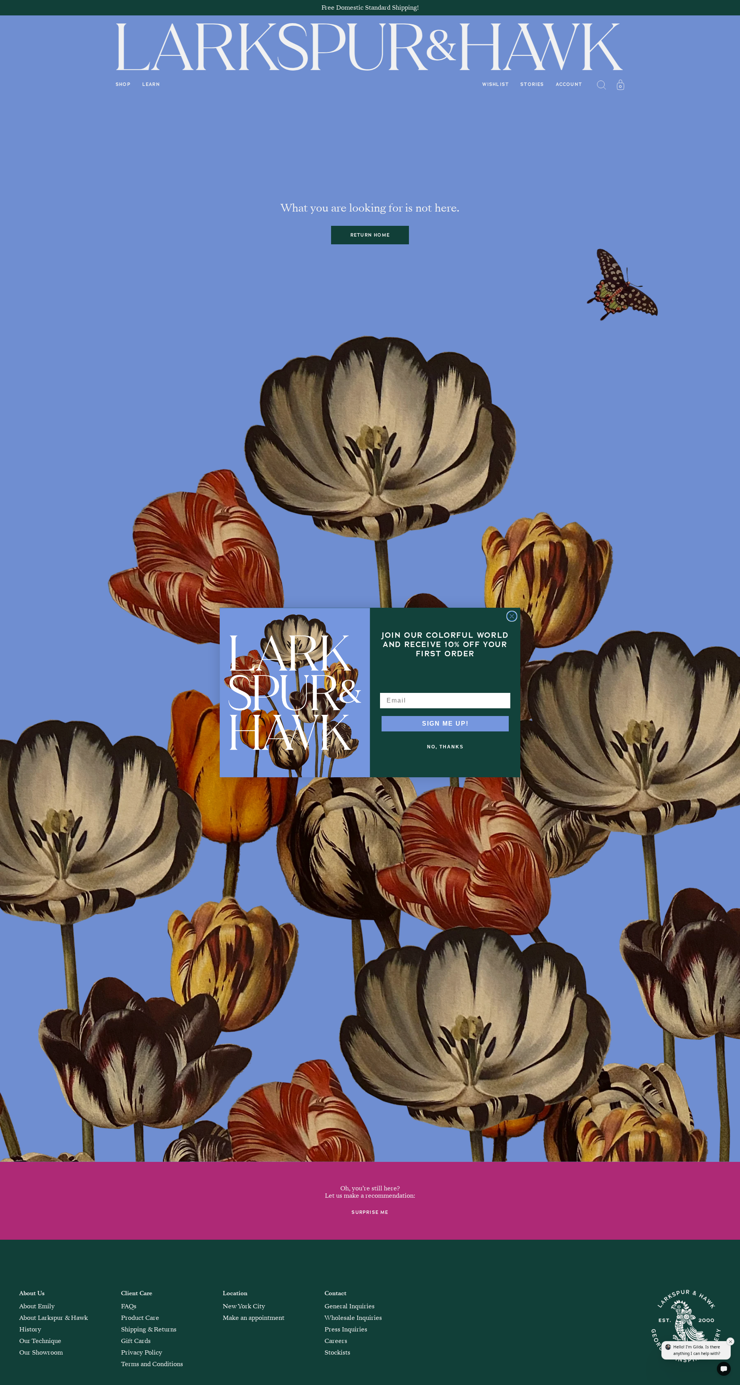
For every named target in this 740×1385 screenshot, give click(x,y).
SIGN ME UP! (445, 723)
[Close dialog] (511, 616)
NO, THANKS (445, 747)
